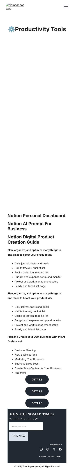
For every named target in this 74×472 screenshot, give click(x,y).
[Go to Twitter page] (56, 449)
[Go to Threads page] (49, 449)
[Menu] (66, 6)
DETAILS (37, 379)
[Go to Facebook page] (60, 449)
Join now (18, 436)
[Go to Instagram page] (43, 449)
